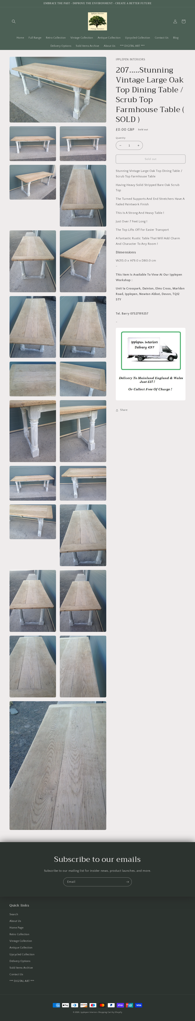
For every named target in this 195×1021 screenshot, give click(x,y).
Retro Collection (20, 934)
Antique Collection (21, 947)
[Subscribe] (127, 881)
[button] (14, 21)
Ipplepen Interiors (89, 1012)
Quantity (120, 138)
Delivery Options (20, 961)
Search (14, 914)
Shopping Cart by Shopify (110, 1012)
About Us (15, 921)
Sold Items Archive (21, 967)
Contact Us (16, 974)
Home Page (16, 927)
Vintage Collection (21, 941)
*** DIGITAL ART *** (22, 981)
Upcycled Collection (22, 954)
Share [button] (123, 410)
